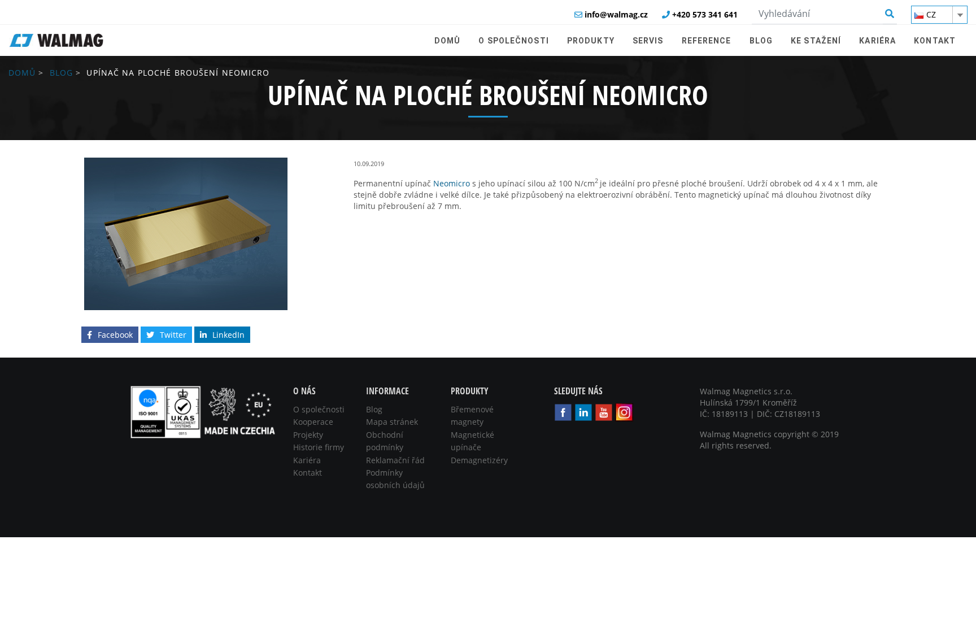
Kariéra (307, 460)
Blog (61, 72)
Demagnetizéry (479, 460)
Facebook (115, 334)
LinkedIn (228, 334)
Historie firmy (318, 447)
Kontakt (307, 472)
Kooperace (313, 421)
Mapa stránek (392, 421)
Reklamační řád (395, 460)
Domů (22, 72)
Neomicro (451, 183)
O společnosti (319, 409)
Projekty (308, 434)
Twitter (173, 334)
